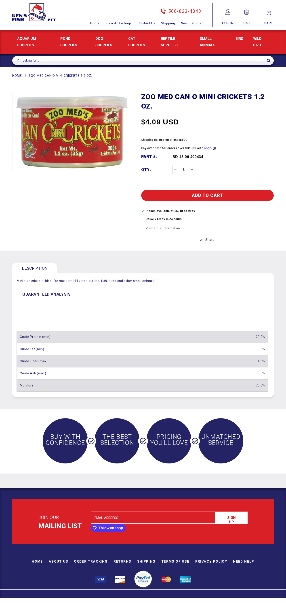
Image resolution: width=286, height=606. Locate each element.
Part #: (149, 156)
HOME (17, 75)
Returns (122, 561)
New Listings (191, 23)
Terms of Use (175, 561)
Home (95, 23)
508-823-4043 (184, 11)
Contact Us (146, 23)
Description (34, 268)
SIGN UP (231, 520)
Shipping (168, 23)
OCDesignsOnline (178, 603)
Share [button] (209, 239)
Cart (268, 23)
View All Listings (118, 23)
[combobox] (139, 60)
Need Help (243, 561)
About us (58, 561)
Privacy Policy (211, 561)
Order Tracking (91, 561)
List (246, 23)
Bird (239, 38)
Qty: (146, 169)
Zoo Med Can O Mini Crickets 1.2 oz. (60, 75)
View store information (163, 228)
